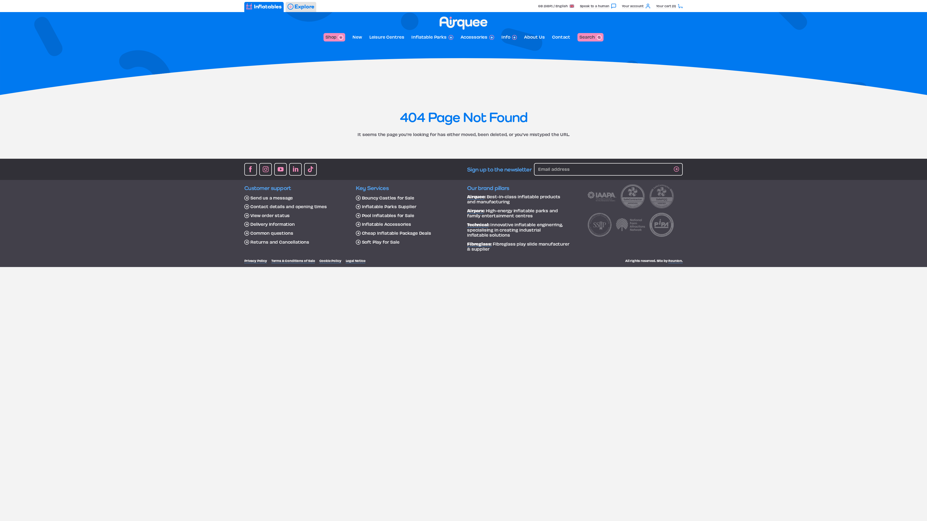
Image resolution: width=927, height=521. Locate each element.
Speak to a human (594, 6)
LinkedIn (295, 169)
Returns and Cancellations (279, 242)
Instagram (265, 169)
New (357, 37)
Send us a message (271, 197)
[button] (556, 6)
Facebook (250, 169)
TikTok (310, 169)
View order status (270, 215)
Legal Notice (355, 261)
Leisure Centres (386, 37)
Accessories (474, 37)
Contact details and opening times (288, 206)
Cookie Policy (330, 261)
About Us (534, 37)
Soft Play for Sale (381, 242)
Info (505, 37)
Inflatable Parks (428, 37)
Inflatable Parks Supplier (389, 206)
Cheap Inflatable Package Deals (396, 233)
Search (587, 37)
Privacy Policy (255, 261)
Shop (331, 37)
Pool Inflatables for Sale (388, 215)
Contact (561, 37)
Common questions (271, 233)
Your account (633, 6)
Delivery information (272, 224)
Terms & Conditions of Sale (293, 261)
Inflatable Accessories (386, 224)
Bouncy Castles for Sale (388, 197)
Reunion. (675, 261)
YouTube (280, 169)
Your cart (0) (666, 6)
